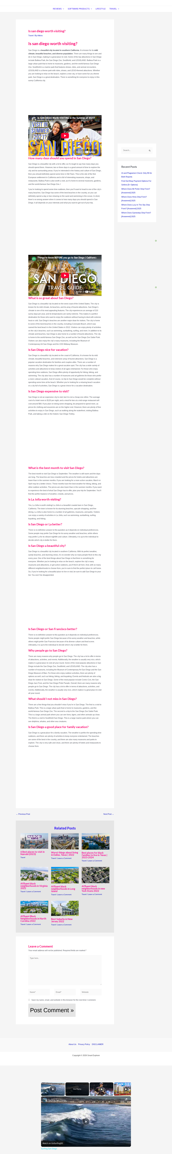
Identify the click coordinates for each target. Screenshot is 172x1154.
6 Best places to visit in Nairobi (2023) (32, 852)
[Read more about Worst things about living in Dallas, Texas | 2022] (65, 841)
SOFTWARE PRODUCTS (79, 9)
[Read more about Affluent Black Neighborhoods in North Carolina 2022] (34, 907)
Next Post (108, 814)
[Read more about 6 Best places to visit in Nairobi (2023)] (34, 841)
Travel (30, 36)
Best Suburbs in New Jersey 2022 (62, 920)
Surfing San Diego (57, 1100)
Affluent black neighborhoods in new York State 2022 (93, 888)
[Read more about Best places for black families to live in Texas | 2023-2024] (95, 841)
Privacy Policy (84, 1044)
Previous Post (23, 814)
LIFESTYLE (101, 9)
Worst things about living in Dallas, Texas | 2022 (64, 853)
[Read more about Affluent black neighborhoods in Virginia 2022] (34, 874)
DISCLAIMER (97, 1044)
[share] (126, 1099)
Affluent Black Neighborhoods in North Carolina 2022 (33, 918)
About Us (72, 1044)
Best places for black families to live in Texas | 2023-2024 (94, 855)
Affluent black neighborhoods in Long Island (63, 888)
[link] (44, 1100)
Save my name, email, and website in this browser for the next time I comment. (63, 1000)
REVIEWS (57, 9)
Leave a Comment (64, 858)
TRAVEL (113, 9)
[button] (63, 9)
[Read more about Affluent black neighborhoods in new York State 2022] (95, 875)
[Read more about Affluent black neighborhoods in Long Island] (65, 875)
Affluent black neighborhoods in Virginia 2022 (34, 886)
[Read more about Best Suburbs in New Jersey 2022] (65, 908)
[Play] (101, 1089)
